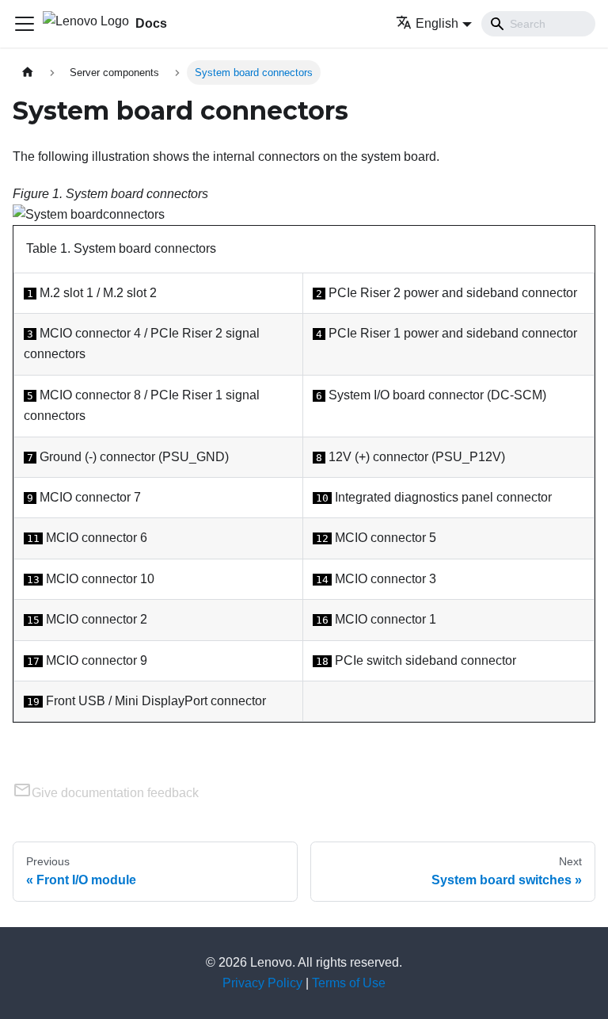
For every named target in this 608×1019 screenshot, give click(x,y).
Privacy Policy (262, 983)
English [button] (437, 23)
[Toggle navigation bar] (24, 24)
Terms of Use (349, 983)
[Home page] (28, 72)
